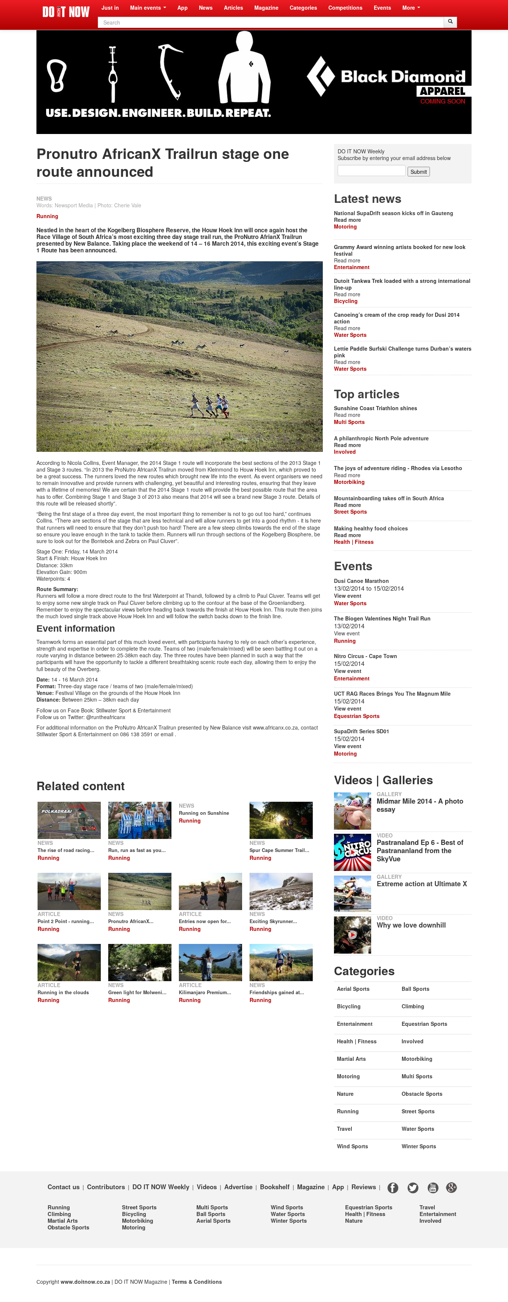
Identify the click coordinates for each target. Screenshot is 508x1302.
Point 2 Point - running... (66, 921)
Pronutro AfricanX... (131, 921)
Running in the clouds (63, 992)
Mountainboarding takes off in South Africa (389, 498)
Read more (347, 219)
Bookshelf (275, 1186)
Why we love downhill (411, 925)
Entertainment (352, 267)
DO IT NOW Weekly (160, 1186)
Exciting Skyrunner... (273, 921)
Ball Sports (416, 988)
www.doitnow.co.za (85, 1281)
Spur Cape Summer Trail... (279, 850)
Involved (345, 451)
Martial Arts (351, 1058)
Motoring (345, 226)
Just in (110, 7)
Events (382, 7)
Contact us (64, 1186)
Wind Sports (352, 1146)
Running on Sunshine (204, 813)
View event (347, 595)
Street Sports (350, 511)
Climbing (413, 1006)
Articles (233, 7)
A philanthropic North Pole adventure (381, 438)
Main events (146, 7)
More (409, 7)
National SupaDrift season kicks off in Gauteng (393, 213)
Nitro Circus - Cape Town (365, 656)
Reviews (363, 1186)
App (182, 7)
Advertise (238, 1186)
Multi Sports (349, 421)
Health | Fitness (354, 541)
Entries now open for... (205, 921)
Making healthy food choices (371, 528)
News (206, 7)
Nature (345, 1093)
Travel (344, 1128)
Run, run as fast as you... (137, 850)
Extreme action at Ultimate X (422, 883)
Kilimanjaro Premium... (205, 992)
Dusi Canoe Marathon (361, 580)
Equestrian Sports (357, 715)
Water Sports (350, 334)
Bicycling (346, 300)
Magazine (266, 7)
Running (47, 216)
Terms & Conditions (197, 1281)
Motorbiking (349, 481)
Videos (207, 1186)
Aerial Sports (353, 988)
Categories (303, 7)
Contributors (106, 1186)
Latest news (368, 198)
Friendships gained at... (277, 992)
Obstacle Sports (422, 1093)
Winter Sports (419, 1146)
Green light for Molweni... (137, 992)
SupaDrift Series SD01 (361, 731)
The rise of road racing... (66, 850)
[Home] (66, 12)
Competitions (345, 7)
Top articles (367, 393)
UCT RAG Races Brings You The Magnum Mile (392, 693)
